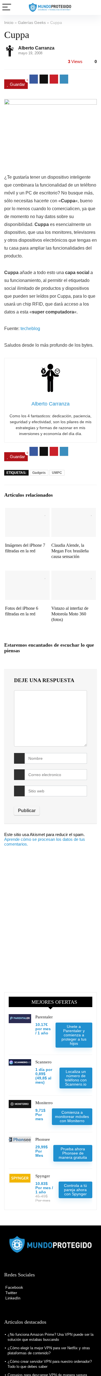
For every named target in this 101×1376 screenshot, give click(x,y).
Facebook (13, 1287)
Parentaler (44, 1017)
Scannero (43, 1062)
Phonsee (42, 1139)
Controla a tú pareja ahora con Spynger (75, 1189)
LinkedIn (12, 1298)
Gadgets (39, 473)
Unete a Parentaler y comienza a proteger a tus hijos (73, 1035)
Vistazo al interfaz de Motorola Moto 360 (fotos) (69, 614)
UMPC (57, 473)
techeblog (30, 328)
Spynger (42, 1176)
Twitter (10, 1292)
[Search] (92, 7)
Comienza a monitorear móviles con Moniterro (72, 1116)
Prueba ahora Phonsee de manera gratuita (73, 1153)
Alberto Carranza (36, 48)
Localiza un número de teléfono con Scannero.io (76, 1077)
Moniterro (44, 1103)
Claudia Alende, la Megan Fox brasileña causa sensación (70, 551)
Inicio (8, 22)
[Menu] (6, 7)
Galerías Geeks (32, 22)
